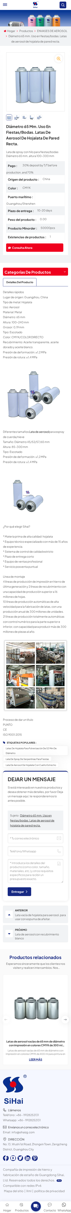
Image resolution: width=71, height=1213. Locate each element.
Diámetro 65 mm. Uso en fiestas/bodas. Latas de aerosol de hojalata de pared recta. (32, 820)
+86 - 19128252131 (27, 1115)
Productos (26, 31)
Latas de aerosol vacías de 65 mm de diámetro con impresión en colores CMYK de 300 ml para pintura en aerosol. (35, 1043)
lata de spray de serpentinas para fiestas (27, 759)
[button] (65, 1019)
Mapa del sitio (13, 1191)
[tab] (19, 282)
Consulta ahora (22, 247)
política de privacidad (49, 1191)
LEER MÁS (35, 1059)
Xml (28, 1191)
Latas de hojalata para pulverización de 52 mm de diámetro (31, 750)
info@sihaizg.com (23, 1132)
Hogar (11, 31)
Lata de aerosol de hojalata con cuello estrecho (31, 764)
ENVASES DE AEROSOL (52, 31)
